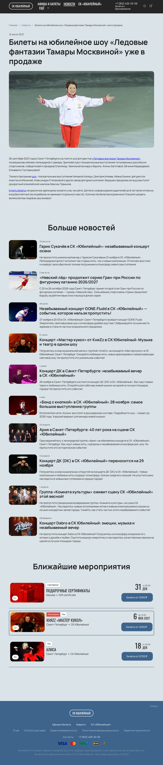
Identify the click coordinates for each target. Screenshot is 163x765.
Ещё (41, 8)
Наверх (154, 706)
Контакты (68, 737)
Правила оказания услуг (64, 730)
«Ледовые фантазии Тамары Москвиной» (116, 158)
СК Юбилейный (21, 6)
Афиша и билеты (49, 4)
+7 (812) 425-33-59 (126, 3)
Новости (69, 4)
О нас (16, 730)
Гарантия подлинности (137, 730)
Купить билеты (17, 190)
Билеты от (136, 597)
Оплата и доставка (34, 730)
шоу (34, 176)
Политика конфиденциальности (100, 730)
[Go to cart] (151, 6)
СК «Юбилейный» (90, 4)
